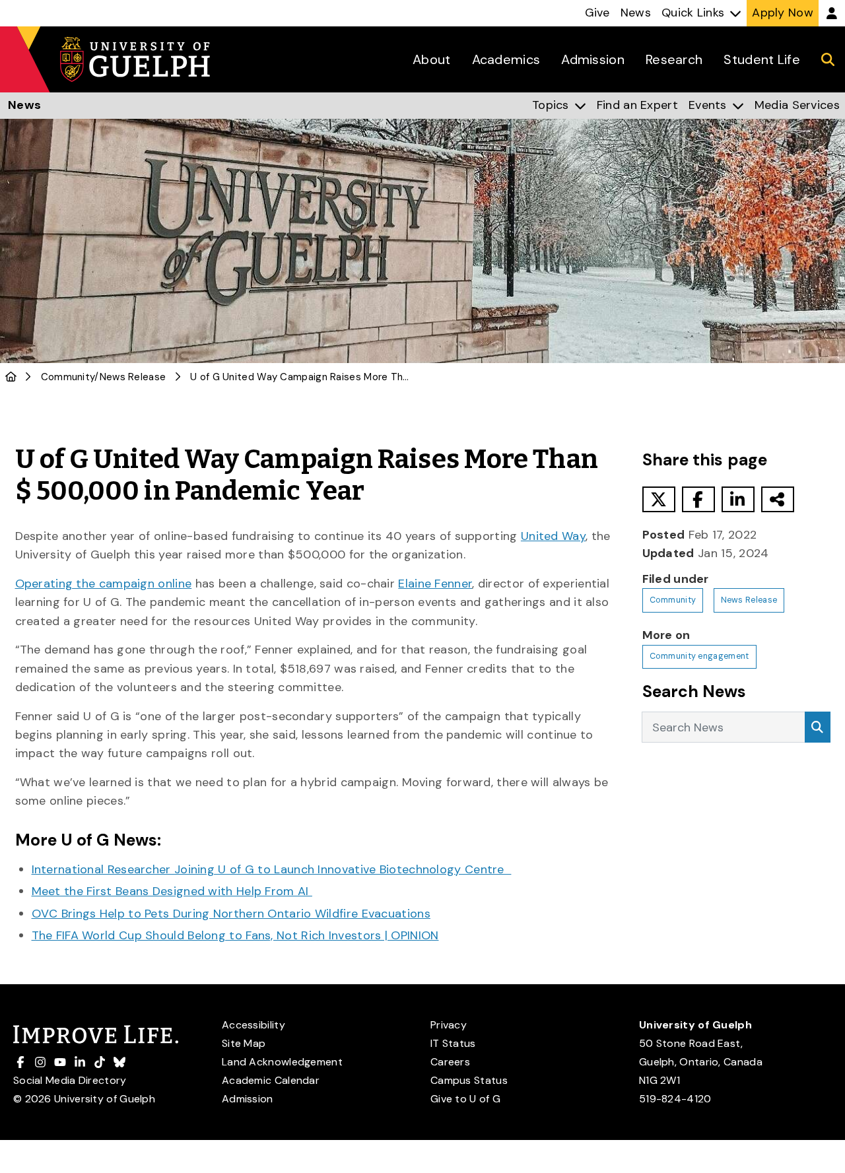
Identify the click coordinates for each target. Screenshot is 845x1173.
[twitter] (658, 499)
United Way (553, 536)
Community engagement (699, 656)
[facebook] (698, 499)
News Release (133, 377)
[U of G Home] (11, 377)
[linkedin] (738, 499)
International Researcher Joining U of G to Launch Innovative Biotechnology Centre (272, 869)
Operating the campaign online (103, 583)
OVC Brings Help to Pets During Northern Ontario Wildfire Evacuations (231, 914)
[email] (777, 499)
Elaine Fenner (435, 583)
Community (68, 377)
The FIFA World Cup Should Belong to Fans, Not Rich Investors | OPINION (235, 935)
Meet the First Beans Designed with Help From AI (172, 891)
